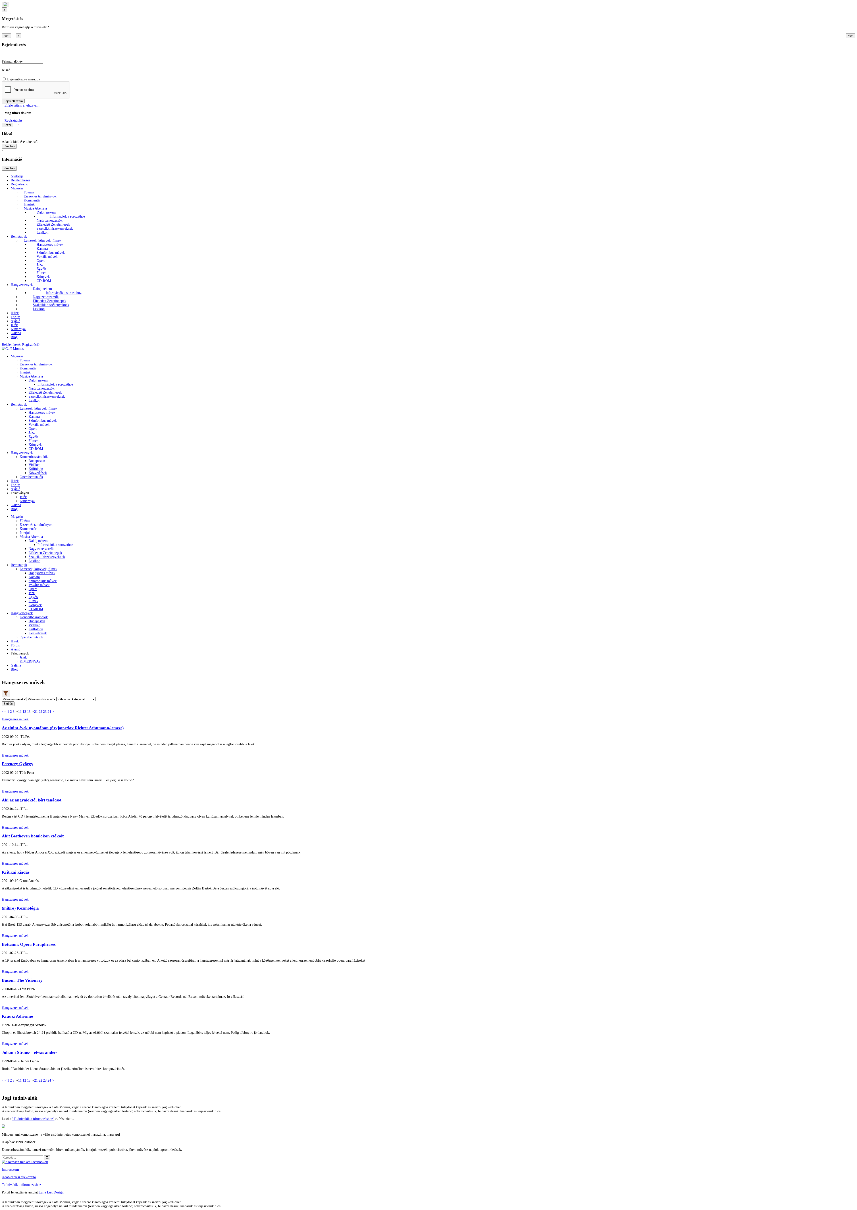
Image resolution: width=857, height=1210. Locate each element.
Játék (14, 325)
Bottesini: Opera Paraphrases (29, 944)
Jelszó (6, 70)
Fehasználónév (12, 61)
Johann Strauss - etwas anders (29, 1052)
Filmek (41, 273)
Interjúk (29, 204)
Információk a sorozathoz (67, 216)
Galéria (16, 333)
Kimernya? (18, 329)
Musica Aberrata (35, 208)
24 (49, 711)
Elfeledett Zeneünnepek (53, 224)
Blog (14, 337)
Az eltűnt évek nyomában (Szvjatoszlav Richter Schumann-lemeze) (63, 728)
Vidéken (34, 465)
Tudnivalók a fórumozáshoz (21, 1185)
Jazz (40, 264)
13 (29, 711)
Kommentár (32, 200)
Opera (41, 260)
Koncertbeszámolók (34, 457)
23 (45, 711)
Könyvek (43, 277)
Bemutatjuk (19, 236)
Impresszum (10, 1169)
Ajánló (15, 321)
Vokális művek (47, 256)
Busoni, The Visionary (22, 980)
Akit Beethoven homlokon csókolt (33, 836)
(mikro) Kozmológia (20, 908)
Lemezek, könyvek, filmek (42, 240)
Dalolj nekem (46, 212)
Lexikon (42, 232)
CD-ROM (44, 281)
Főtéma (29, 192)
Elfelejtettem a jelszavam (21, 105)
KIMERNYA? (30, 661)
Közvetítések (38, 473)
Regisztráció (13, 120)
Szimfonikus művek (51, 252)
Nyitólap (17, 176)
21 (36, 711)
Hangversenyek (22, 285)
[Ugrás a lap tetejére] (5, 4)
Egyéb (41, 269)
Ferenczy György (17, 763)
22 (40, 711)
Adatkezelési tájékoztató (19, 1177)
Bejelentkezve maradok (23, 79)
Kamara (42, 248)
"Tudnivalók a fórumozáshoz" (33, 1119)
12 (24, 711)
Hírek (15, 313)
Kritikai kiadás (15, 872)
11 (20, 711)
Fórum (15, 317)
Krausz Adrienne (17, 1016)
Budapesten (37, 461)
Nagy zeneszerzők (49, 220)
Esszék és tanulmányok (40, 196)
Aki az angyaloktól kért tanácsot (31, 800)
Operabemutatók (31, 477)
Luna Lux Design (51, 1192)
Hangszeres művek (50, 244)
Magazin (17, 188)
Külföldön (36, 469)
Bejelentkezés (20, 180)
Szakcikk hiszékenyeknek (55, 228)
